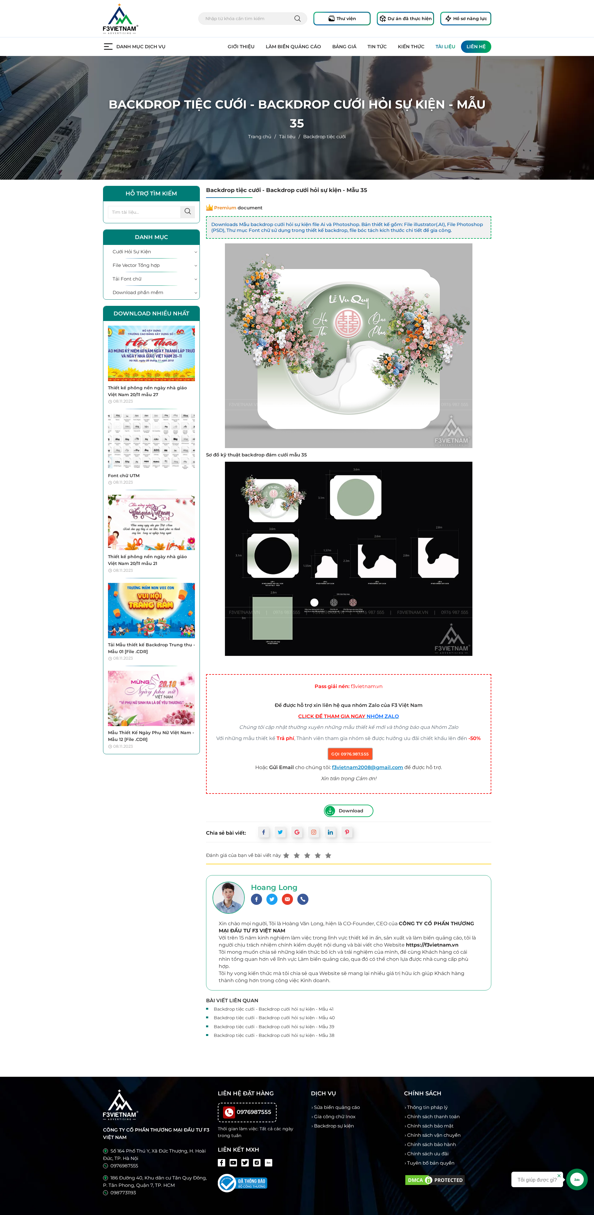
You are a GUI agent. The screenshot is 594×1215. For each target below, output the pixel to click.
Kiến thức (411, 46)
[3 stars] (307, 855)
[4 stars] (317, 855)
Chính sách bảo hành (431, 1144)
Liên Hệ (476, 46)
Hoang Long (274, 887)
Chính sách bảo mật (430, 1126)
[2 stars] (296, 855)
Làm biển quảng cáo (293, 46)
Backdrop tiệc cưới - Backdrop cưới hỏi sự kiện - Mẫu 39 (274, 1026)
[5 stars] (328, 855)
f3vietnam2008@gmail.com (367, 767)
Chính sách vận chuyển (434, 1135)
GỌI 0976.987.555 (350, 753)
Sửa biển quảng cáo (337, 1107)
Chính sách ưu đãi (428, 1154)
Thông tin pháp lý (427, 1107)
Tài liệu (445, 46)
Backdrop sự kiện (334, 1126)
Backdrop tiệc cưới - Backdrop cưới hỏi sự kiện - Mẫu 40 (274, 1017)
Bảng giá (344, 46)
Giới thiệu (241, 46)
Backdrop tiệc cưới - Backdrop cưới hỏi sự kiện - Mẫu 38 (274, 1035)
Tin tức (377, 46)
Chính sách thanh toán (433, 1116)
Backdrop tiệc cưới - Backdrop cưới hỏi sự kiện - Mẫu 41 (274, 1009)
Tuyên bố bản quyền (430, 1163)
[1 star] (286, 855)
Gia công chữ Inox (334, 1116)
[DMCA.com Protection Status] (435, 1180)
